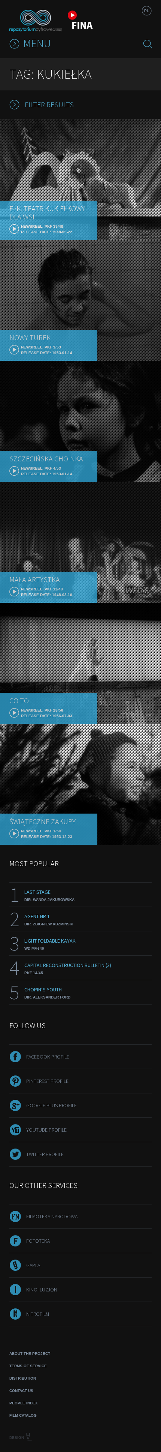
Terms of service (28, 1366)
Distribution (22, 1378)
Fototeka (38, 1240)
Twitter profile (45, 1154)
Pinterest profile (47, 1081)
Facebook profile (47, 1056)
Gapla (33, 1265)
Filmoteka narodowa (52, 1216)
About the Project (29, 1353)
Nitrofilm (37, 1314)
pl (146, 11)
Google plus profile (51, 1105)
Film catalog (23, 1415)
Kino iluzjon (41, 1289)
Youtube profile (46, 1129)
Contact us (21, 1391)
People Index (23, 1403)
